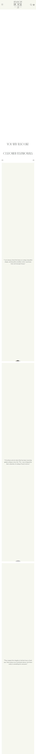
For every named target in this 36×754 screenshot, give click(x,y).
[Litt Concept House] (18, 4)
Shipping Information (8, 128)
